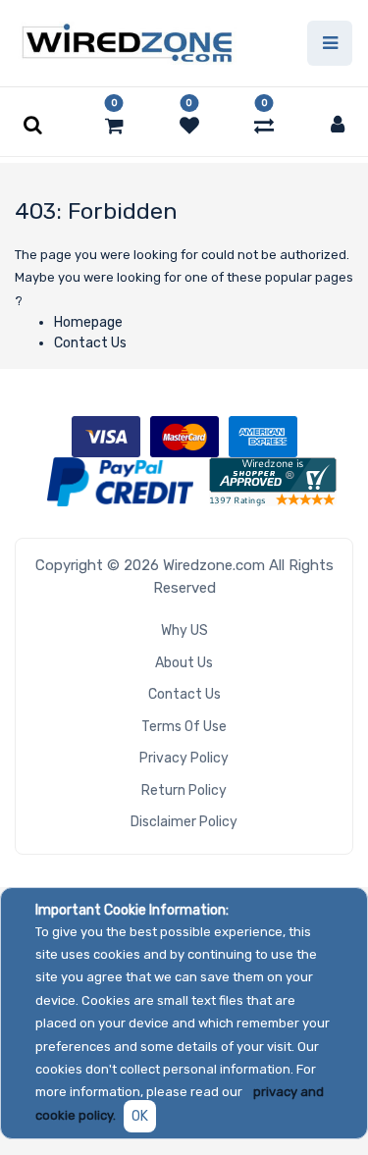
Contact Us (90, 343)
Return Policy (184, 790)
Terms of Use (184, 726)
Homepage (88, 322)
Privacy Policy (184, 758)
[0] (114, 125)
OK (139, 1116)
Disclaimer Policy (184, 822)
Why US (184, 630)
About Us (184, 663)
